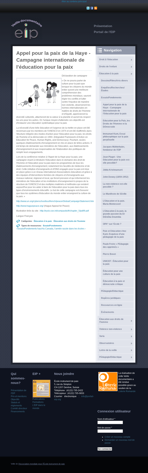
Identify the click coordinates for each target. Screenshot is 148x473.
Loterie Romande (127, 391)
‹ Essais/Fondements (26, 228)
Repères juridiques (111, 298)
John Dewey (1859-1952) (115, 177)
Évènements (107, 312)
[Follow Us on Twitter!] (88, 8)
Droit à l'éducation (108, 59)
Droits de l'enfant (108, 66)
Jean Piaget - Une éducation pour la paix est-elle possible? (116, 160)
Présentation (103, 26)
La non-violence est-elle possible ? (115, 185)
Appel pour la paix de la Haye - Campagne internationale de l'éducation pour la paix (115, 109)
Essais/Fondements (52, 226)
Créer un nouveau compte (117, 437)
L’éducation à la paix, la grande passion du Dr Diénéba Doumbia (115, 214)
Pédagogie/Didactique (112, 291)
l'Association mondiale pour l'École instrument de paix (41, 464)
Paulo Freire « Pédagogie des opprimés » (116, 245)
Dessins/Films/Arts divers (114, 80)
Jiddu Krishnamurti (113, 170)
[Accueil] (26, 39)
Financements (18, 411)
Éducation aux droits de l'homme (69, 221)
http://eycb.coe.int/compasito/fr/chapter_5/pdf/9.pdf (64, 211)
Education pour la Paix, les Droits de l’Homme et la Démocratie (116, 123)
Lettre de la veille (108, 350)
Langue (20, 216)
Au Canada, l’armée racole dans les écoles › (64, 228)
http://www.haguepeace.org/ (30, 206)
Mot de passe (104, 427)
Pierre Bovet (109, 254)
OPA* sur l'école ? (112, 224)
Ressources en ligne (111, 305)
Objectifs (15, 399)
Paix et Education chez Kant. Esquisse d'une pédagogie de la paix (114, 234)
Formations (37, 402)
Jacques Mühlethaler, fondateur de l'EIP (114, 148)
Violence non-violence (110, 329)
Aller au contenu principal (74, 1)
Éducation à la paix (43, 221)
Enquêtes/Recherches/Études (113, 89)
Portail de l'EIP (104, 32)
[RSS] (96, 8)
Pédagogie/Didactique (110, 357)
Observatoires (106, 343)
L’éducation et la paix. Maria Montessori (114, 202)
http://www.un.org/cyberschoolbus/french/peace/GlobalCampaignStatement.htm (55, 201)
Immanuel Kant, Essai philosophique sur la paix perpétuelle (115, 137)
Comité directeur (19, 408)
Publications (38, 399)
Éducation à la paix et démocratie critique (114, 282)
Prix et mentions (19, 396)
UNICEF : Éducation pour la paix (115, 262)
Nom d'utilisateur (106, 419)
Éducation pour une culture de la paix (113, 272)
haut (39, 228)
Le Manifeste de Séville (115, 194)
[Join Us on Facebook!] (92, 8)
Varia (102, 336)
